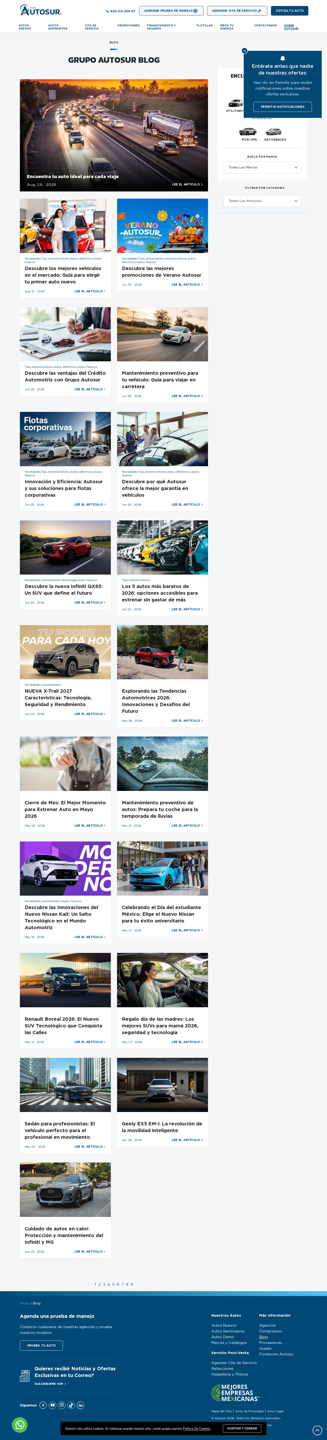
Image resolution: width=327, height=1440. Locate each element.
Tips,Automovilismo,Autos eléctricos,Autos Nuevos (61, 366)
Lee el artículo (186, 184)
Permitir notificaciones (282, 106)
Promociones (129, 25)
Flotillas (205, 25)
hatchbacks (275, 139)
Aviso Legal (275, 1411)
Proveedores (270, 1343)
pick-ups (249, 139)
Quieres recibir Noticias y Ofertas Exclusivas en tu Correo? (75, 1372)
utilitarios (236, 110)
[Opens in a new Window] (114, 135)
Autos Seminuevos (228, 1331)
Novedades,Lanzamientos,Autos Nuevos (53, 901)
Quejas (265, 1348)
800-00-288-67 (122, 11)
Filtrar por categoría (265, 187)
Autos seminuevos (58, 27)
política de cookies (196, 1428)
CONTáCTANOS (265, 25)
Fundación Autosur (276, 1354)
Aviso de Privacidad (249, 1411)
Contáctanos (270, 1331)
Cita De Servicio (92, 27)
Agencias (267, 1325)
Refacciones (222, 1369)
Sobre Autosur (291, 27)
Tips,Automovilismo (136, 580)
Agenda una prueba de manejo (57, 1316)
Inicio (24, 1303)
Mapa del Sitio (221, 1411)
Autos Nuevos (25, 27)
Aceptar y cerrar (242, 1428)
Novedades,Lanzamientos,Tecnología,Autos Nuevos (61, 580)
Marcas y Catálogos (229, 1343)
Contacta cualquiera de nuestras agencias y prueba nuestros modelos (66, 1330)
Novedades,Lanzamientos (43, 684)
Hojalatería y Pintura (229, 1374)
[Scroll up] (317, 1430)
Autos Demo (222, 1337)
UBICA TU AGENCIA (226, 27)
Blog (263, 1337)
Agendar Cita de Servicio (234, 1363)
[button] (289, 11)
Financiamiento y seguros (161, 27)
